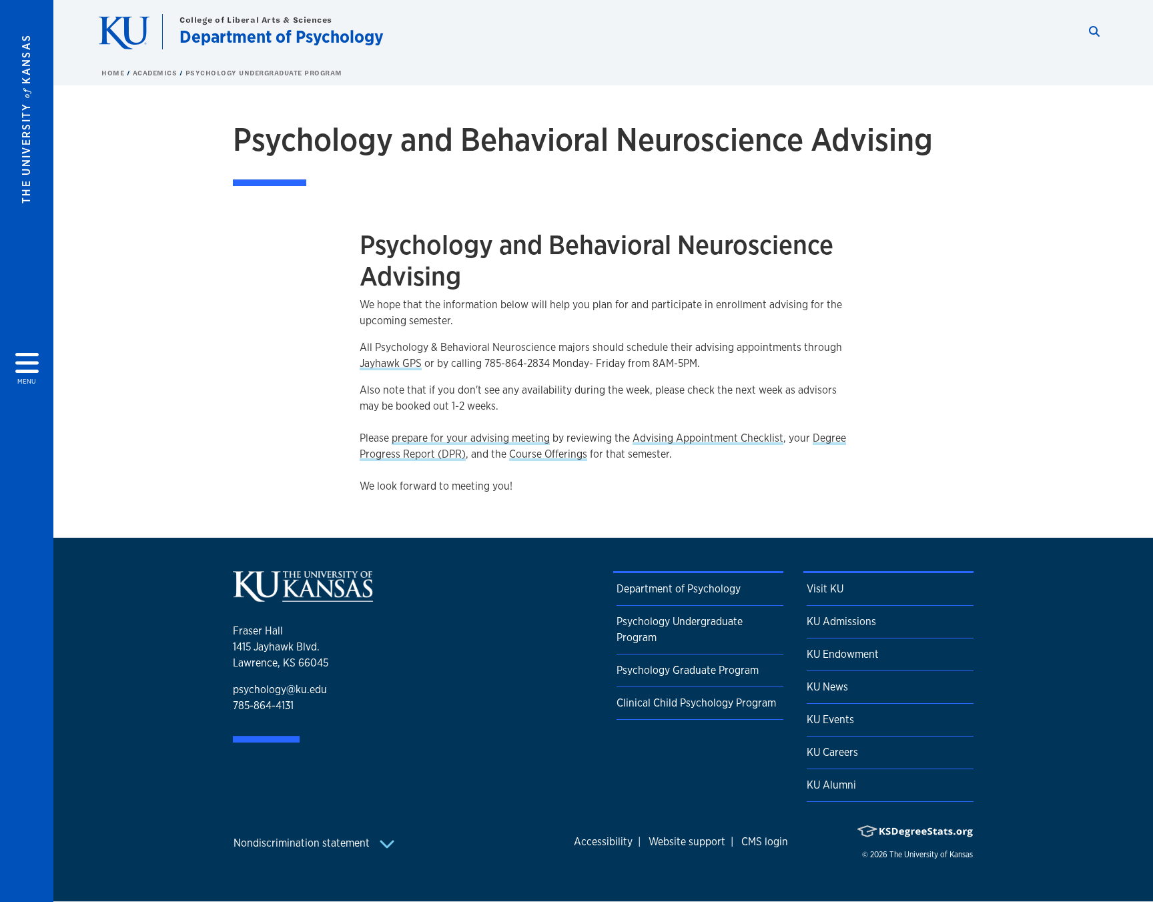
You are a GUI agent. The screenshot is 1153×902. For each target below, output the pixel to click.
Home (114, 72)
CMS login (764, 842)
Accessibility (603, 842)
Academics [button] (156, 72)
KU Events (830, 720)
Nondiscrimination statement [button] (303, 843)
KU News (827, 687)
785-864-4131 (263, 706)
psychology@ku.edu (280, 690)
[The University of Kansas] (303, 596)
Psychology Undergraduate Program (263, 72)
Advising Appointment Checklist (708, 438)
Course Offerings (548, 454)
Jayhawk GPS (391, 363)
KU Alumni (831, 785)
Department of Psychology (281, 36)
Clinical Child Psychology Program (696, 703)
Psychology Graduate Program (688, 670)
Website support (687, 842)
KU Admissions (841, 621)
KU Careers (832, 752)
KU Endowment (843, 654)
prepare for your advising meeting (471, 438)
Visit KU (825, 589)
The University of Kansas (931, 854)
